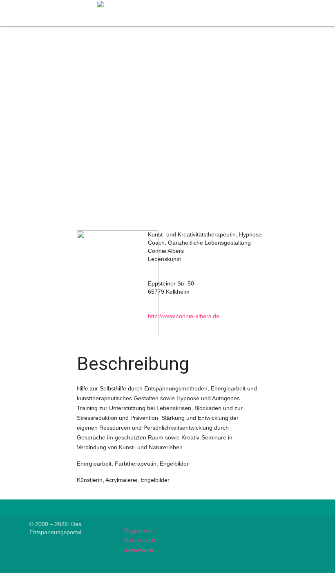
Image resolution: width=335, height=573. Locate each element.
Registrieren (140, 530)
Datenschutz (140, 540)
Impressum (138, 550)
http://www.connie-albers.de (183, 316)
